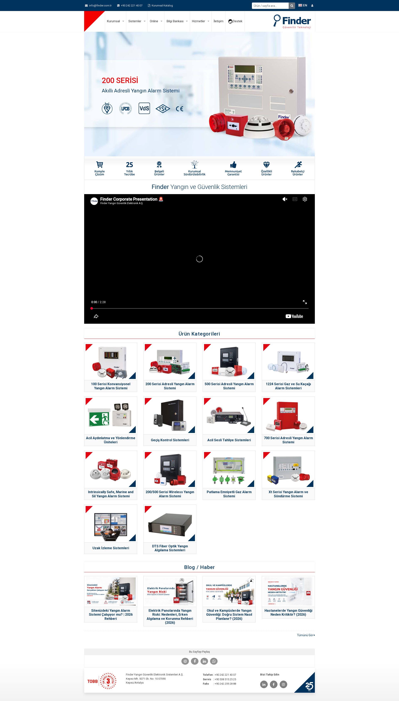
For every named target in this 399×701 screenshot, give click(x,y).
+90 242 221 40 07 (131, 5)
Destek (237, 21)
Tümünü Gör (305, 635)
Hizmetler (199, 21)
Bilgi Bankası (175, 21)
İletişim (218, 21)
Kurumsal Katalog (162, 5)
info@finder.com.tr (100, 5)
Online (154, 21)
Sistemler (135, 21)
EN (304, 5)
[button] (312, 5)
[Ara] (292, 5)
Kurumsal (114, 21)
